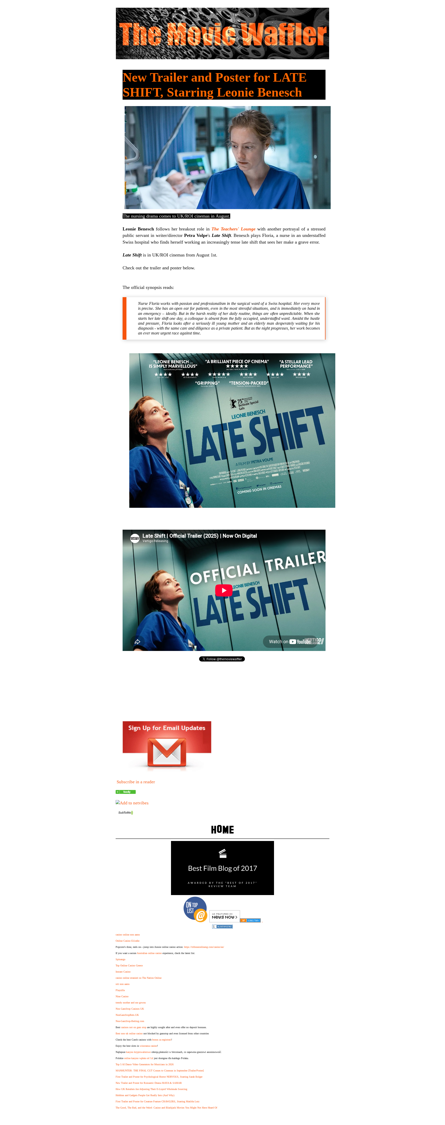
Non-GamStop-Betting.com (130, 1021)
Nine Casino (122, 996)
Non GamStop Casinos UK (130, 1008)
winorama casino (148, 1045)
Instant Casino (123, 971)
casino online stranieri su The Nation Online (138, 977)
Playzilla (120, 990)
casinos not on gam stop (133, 1027)
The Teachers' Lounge (233, 228)
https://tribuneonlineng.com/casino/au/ (204, 947)
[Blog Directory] (250, 920)
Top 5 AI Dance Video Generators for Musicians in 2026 (145, 1064)
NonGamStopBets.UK (127, 1015)
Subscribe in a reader (136, 781)
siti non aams (123, 984)
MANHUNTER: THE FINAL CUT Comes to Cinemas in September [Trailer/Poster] (160, 1070)
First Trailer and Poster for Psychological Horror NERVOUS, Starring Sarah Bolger (159, 1076)
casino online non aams (128, 934)
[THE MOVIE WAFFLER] (126, 792)
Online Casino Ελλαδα (127, 940)
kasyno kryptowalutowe (138, 1052)
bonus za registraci (161, 1039)
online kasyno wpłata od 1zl (138, 1058)
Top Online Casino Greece (129, 965)
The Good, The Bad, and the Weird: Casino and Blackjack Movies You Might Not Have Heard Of (166, 1107)
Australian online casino (149, 953)
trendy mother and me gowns (131, 1002)
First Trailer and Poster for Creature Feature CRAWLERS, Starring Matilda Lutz (157, 1101)
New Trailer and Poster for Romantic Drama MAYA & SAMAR (149, 1082)
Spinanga (120, 959)
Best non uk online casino (129, 1033)
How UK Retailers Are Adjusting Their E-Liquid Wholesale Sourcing (151, 1089)
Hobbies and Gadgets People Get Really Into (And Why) (145, 1095)
